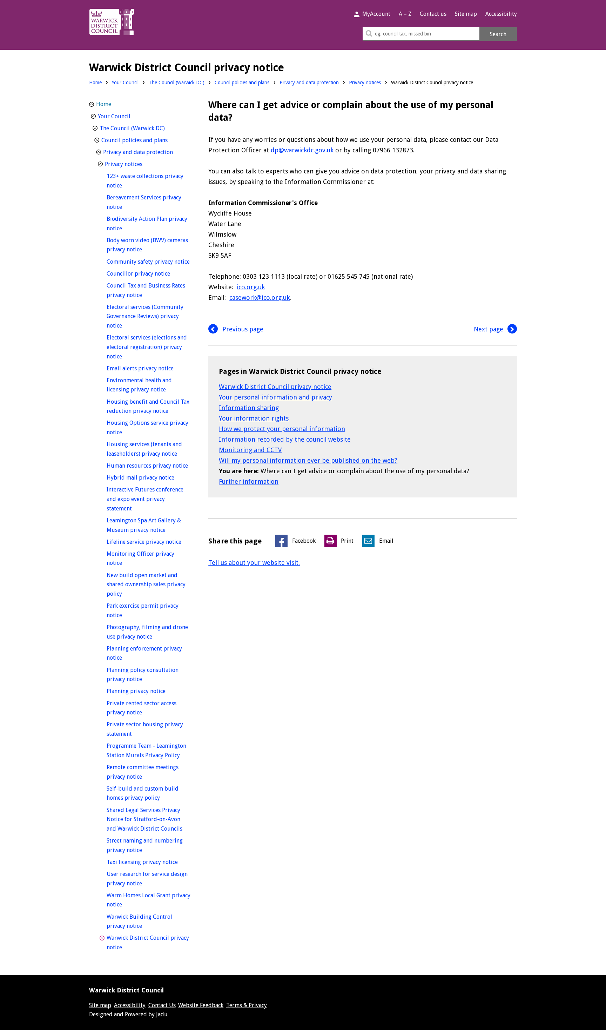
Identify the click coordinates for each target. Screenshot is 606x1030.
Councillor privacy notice (148, 273)
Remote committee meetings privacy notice (143, 772)
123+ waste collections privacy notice (145, 181)
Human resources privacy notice (148, 465)
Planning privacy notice (148, 690)
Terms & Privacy (246, 1005)
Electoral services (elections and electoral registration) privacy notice (147, 346)
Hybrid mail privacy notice (148, 477)
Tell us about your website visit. (254, 562)
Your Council (125, 82)
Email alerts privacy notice (148, 368)
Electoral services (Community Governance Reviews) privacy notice (145, 316)
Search (498, 34)
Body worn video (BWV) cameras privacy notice (147, 245)
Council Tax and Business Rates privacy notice (146, 290)
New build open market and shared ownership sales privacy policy (146, 584)
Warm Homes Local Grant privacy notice (148, 900)
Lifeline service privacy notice (148, 541)
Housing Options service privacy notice (147, 428)
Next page (489, 329)
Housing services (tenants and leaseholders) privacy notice (148, 449)
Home (95, 82)
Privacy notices (365, 82)
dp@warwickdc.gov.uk (302, 150)
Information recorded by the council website (285, 439)
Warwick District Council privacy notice (275, 386)
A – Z (405, 14)
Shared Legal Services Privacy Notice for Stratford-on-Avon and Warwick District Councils (148, 819)
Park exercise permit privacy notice (143, 610)
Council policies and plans (242, 82)
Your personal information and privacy (275, 397)
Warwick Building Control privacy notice (139, 921)
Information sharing (249, 407)
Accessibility (501, 14)
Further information (248, 481)
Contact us (433, 14)
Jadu (162, 1014)
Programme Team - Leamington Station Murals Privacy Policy (148, 750)
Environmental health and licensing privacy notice (148, 385)
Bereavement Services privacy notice (144, 202)
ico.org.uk (251, 287)
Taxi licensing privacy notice (148, 861)
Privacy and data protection (309, 82)
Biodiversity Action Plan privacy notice (147, 224)
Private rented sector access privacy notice (141, 708)
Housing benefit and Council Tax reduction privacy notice (148, 406)
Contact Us (162, 1005)
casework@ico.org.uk (259, 297)
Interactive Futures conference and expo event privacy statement (145, 498)
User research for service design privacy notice (147, 879)
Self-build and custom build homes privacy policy (146, 793)
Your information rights (254, 418)
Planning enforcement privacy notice (144, 653)
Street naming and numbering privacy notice (145, 845)
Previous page (242, 329)
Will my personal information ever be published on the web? (308, 460)
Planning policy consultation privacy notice (143, 675)
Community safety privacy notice (148, 261)
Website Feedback (200, 1005)
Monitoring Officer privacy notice (140, 558)
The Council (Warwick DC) (176, 82)
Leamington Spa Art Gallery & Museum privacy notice (148, 525)
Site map (466, 14)
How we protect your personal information (282, 429)
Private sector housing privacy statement (145, 729)
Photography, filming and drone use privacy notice (147, 632)
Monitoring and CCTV (250, 450)
